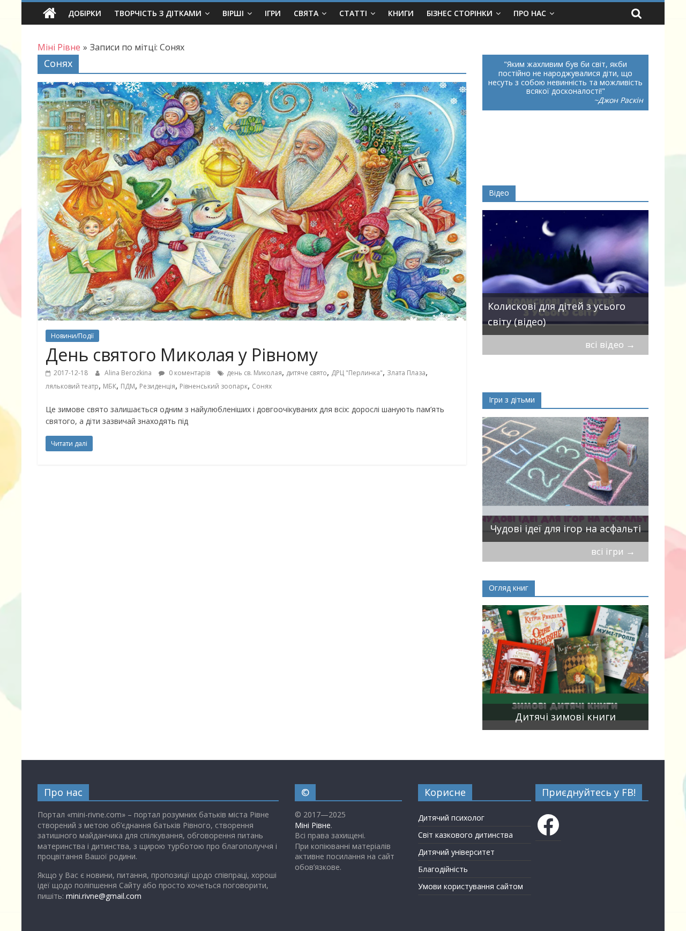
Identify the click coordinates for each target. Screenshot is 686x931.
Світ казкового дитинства (465, 835)
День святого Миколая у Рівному (182, 354)
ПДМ (128, 386)
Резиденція (157, 386)
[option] (565, 272)
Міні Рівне (313, 825)
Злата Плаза (406, 372)
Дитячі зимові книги (565, 716)
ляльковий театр (72, 386)
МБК (109, 386)
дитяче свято (306, 372)
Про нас (529, 13)
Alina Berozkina (129, 372)
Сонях (262, 386)
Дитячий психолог (451, 818)
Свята (306, 13)
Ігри (273, 13)
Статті (353, 13)
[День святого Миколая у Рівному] (252, 88)
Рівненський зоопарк (214, 386)
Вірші (233, 13)
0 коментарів (188, 372)
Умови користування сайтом (470, 886)
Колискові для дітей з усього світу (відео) (556, 314)
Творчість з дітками (158, 13)
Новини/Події (72, 335)
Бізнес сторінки (460, 13)
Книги (401, 13)
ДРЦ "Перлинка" (357, 372)
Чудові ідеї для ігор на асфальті (565, 528)
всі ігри (613, 551)
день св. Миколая (254, 372)
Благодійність (443, 869)
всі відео (610, 344)
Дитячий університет (456, 852)
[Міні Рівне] (50, 13)
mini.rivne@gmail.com (103, 896)
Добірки (84, 13)
